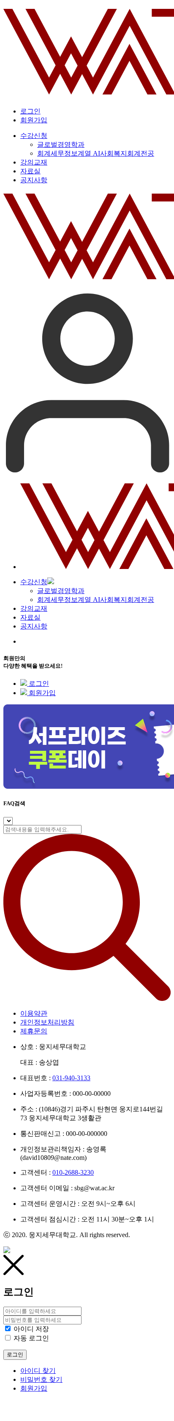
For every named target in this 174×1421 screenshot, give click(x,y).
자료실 (30, 617)
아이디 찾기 (38, 1370)
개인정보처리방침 (47, 1022)
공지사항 (33, 626)
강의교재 (33, 608)
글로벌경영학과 (60, 590)
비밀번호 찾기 (41, 1379)
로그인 (30, 111)
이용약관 (33, 1013)
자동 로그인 (31, 1338)
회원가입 (33, 120)
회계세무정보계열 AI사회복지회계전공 (95, 599)
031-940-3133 (71, 1077)
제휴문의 (33, 1031)
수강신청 (33, 581)
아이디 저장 (31, 1328)
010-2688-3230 (73, 1172)
